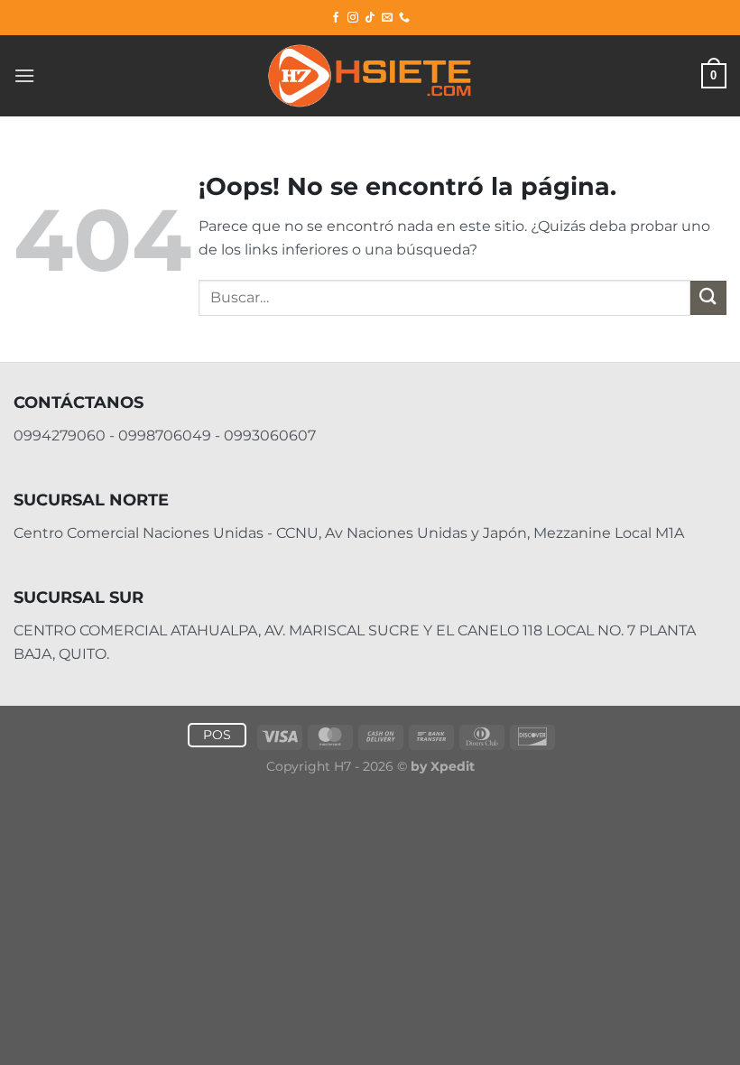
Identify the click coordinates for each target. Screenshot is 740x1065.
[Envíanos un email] (387, 18)
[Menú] (24, 75)
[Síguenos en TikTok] (370, 18)
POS (217, 735)
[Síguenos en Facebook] (335, 18)
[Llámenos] (404, 18)
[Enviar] (708, 298)
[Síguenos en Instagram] (352, 18)
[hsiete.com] (370, 76)
